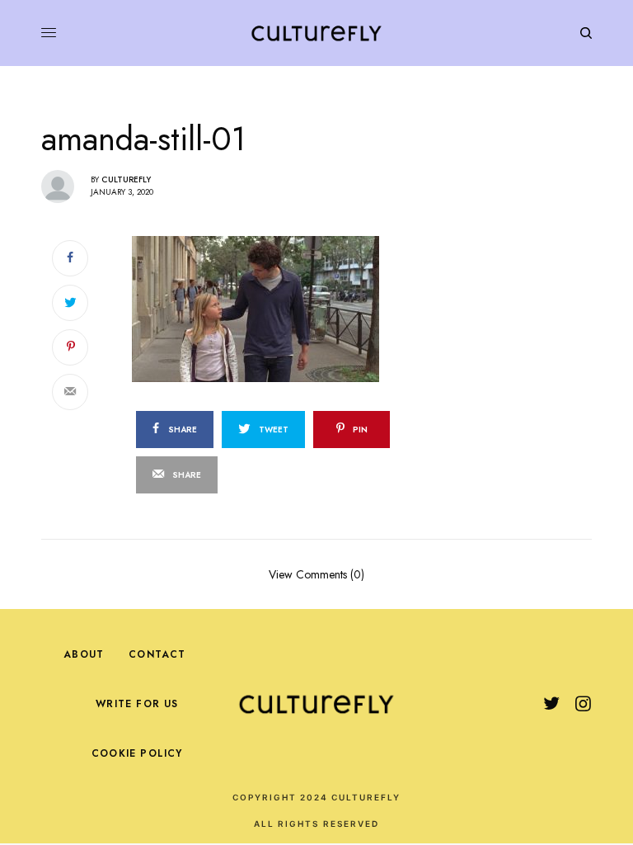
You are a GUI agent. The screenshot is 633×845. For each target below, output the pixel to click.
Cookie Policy (137, 753)
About (83, 654)
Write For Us (137, 703)
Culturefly (126, 179)
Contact (157, 654)
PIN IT (311, 308)
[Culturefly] (316, 33)
